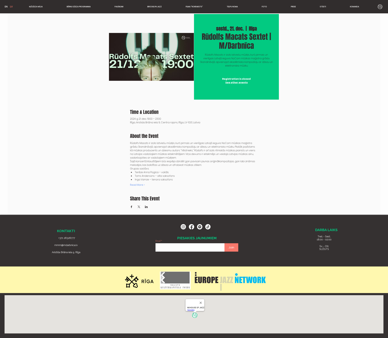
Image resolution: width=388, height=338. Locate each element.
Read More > (137, 185)
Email (158, 241)
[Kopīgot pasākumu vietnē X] (138, 207)
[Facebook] (191, 226)
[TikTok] (208, 226)
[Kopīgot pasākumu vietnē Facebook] (131, 207)
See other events (236, 82)
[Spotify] (199, 226)
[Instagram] (183, 226)
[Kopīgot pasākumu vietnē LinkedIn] (146, 207)
